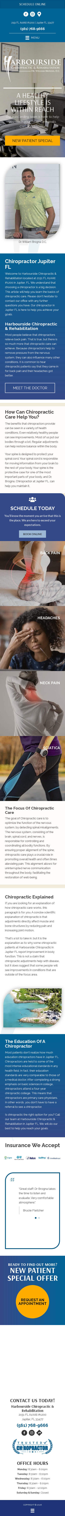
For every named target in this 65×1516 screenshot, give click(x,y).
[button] (32, 141)
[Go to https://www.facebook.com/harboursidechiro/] (25, 15)
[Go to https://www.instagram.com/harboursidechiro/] (32, 15)
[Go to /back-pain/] (32, 573)
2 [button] (39, 1240)
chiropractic (31, 916)
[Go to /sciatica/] (32, 768)
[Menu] (32, 1511)
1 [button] (35, 1240)
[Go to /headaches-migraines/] (32, 638)
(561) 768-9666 (32, 29)
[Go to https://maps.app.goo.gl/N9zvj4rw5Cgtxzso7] (39, 14)
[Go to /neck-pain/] (32, 703)
